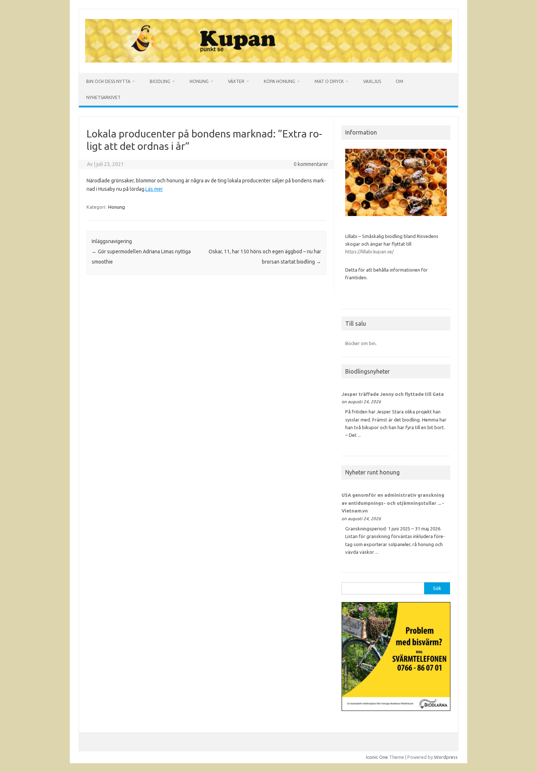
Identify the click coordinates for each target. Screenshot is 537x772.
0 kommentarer (311, 164)
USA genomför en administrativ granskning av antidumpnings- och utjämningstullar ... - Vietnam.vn (393, 502)
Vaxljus (372, 81)
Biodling (160, 81)
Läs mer (154, 189)
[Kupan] (268, 61)
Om (399, 81)
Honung (199, 81)
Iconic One (377, 757)
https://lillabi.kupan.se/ (370, 251)
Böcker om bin (360, 343)
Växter (236, 81)
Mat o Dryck (329, 81)
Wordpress (446, 757)
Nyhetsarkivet (103, 97)
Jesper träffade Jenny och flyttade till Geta (393, 394)
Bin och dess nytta (108, 81)
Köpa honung (279, 81)
